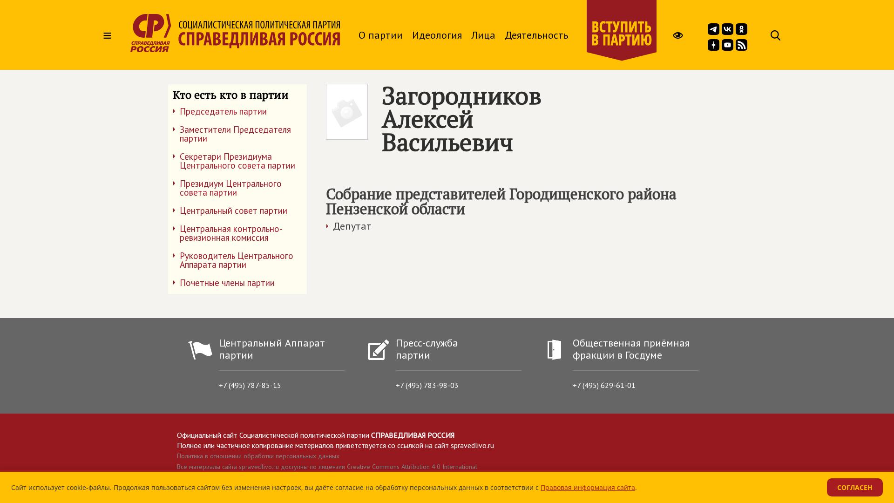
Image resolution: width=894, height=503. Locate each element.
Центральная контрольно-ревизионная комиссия (231, 233)
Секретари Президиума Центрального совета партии (237, 161)
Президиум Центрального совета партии (231, 188)
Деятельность (536, 34)
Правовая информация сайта (588, 487)
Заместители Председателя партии (235, 134)
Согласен (855, 487)
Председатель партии (223, 111)
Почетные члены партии (227, 282)
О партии (381, 34)
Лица (483, 34)
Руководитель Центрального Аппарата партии (236, 260)
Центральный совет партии (233, 210)
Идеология (437, 34)
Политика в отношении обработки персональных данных (258, 456)
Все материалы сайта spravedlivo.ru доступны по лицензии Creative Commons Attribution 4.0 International (327, 466)
